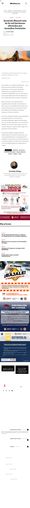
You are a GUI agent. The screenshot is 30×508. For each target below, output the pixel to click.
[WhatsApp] (18, 39)
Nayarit (10, 10)
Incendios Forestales (10, 152)
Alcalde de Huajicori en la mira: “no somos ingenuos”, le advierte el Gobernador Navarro (14, 461)
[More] (22, 39)
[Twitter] (11, 39)
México (10, 153)
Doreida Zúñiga (10, 31)
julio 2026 (4, 492)
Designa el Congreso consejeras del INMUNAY (13, 248)
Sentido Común (5, 469)
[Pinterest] (14, 39)
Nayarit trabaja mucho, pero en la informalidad (14, 472)
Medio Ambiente (21, 152)
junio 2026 (5, 494)
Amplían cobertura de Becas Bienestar (8, 369)
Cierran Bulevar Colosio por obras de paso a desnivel (14, 454)
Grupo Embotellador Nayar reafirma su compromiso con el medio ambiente (14, 235)
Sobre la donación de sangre (9, 467)
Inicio (5, 10)
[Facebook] (7, 39)
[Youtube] (12, 391)
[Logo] (15, 385)
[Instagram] (6, 391)
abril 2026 (5, 498)
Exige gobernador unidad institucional (10, 255)
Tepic (19, 153)
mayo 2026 (5, 496)
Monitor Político (6, 479)
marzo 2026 (5, 501)
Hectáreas (22, 150)
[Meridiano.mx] (15, 3)
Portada (18, 17)
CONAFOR (15, 150)
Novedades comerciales (8, 477)
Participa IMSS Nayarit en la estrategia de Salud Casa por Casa (22, 370)
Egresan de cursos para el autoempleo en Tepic (14, 242)
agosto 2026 (5, 489)
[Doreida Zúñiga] (15, 165)
